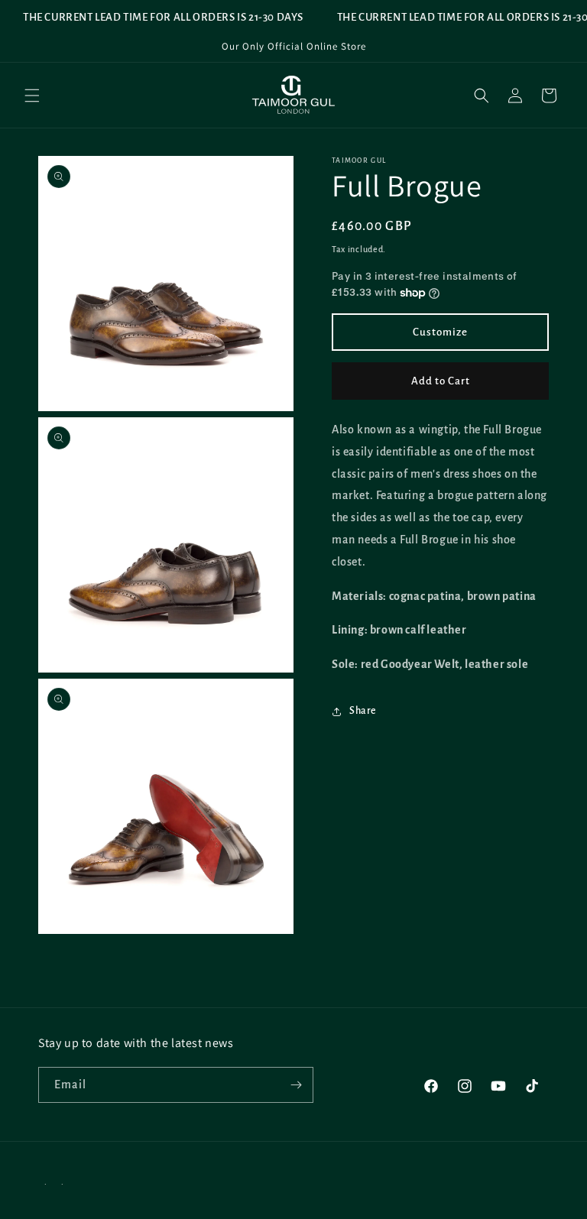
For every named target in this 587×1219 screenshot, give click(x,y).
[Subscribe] (296, 1085)
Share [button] (363, 710)
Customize (440, 332)
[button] (32, 95)
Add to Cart (440, 381)
